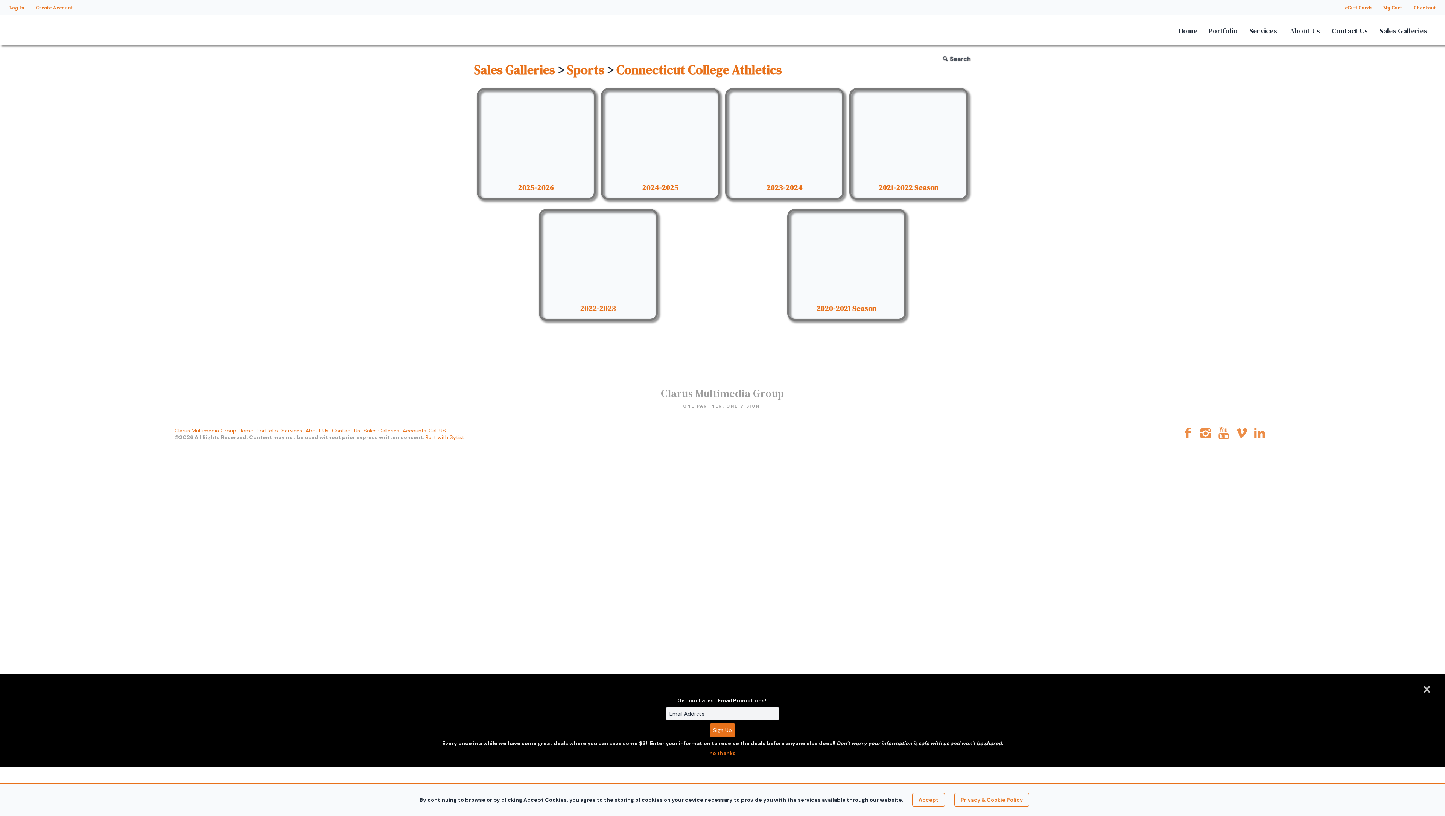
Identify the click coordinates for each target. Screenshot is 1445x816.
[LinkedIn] (1259, 433)
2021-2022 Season (908, 187)
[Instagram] (1205, 433)
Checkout (1424, 7)
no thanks (722, 753)
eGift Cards (1359, 7)
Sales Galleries (1404, 31)
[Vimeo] (1241, 433)
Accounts (414, 430)
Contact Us (1350, 31)
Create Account (54, 7)
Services (1263, 31)
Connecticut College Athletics (699, 69)
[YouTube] (1223, 433)
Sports (585, 69)
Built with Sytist (445, 437)
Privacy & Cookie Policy (992, 799)
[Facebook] (1187, 433)
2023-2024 (785, 187)
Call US (437, 430)
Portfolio (1223, 31)
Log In (16, 7)
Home (1188, 31)
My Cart (1393, 7)
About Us (1305, 31)
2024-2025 (660, 187)
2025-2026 (536, 187)
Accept (928, 799)
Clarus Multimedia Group (205, 430)
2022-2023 (598, 308)
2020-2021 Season (846, 308)
